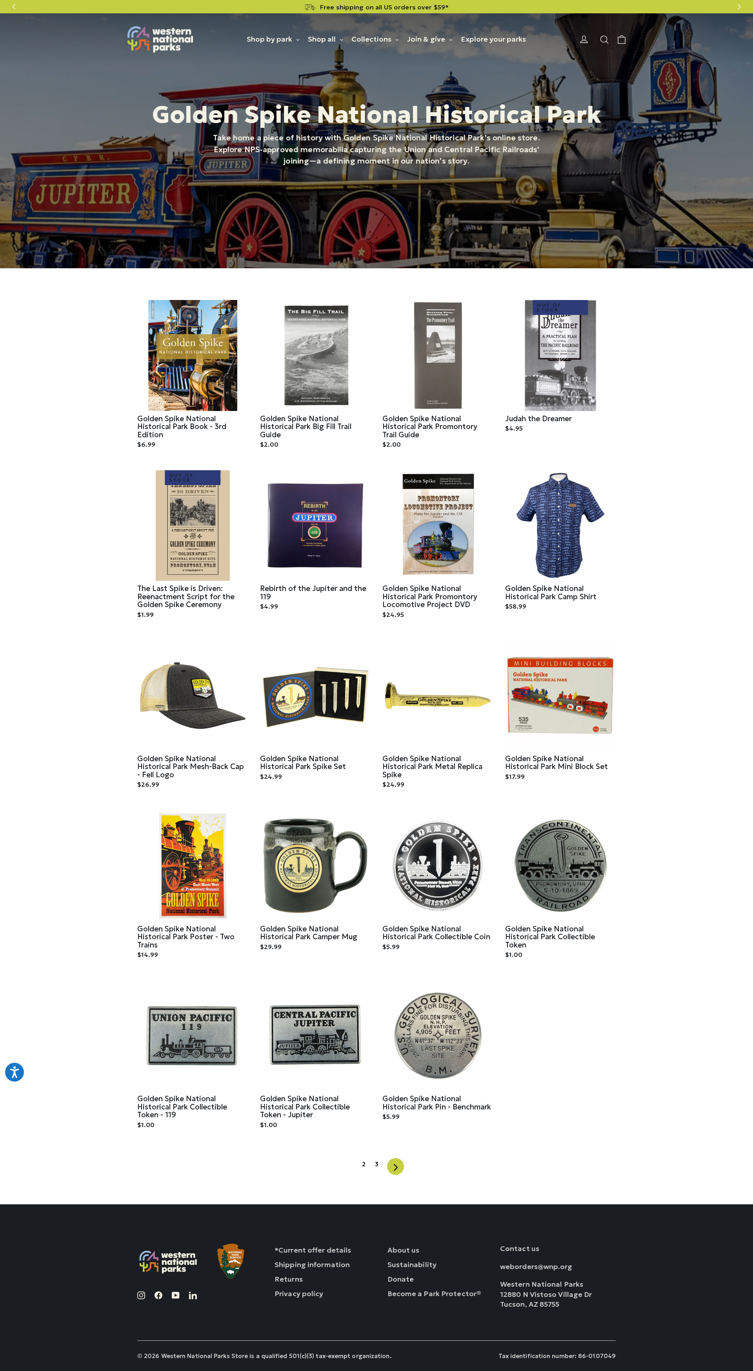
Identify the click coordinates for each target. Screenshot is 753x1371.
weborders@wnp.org (536, 1266)
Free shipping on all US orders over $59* (384, 7)
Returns (289, 1279)
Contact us (519, 1248)
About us (403, 1250)
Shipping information (312, 1264)
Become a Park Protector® (434, 1293)
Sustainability (412, 1264)
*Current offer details (313, 1250)
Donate (400, 1279)
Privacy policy (299, 1293)
